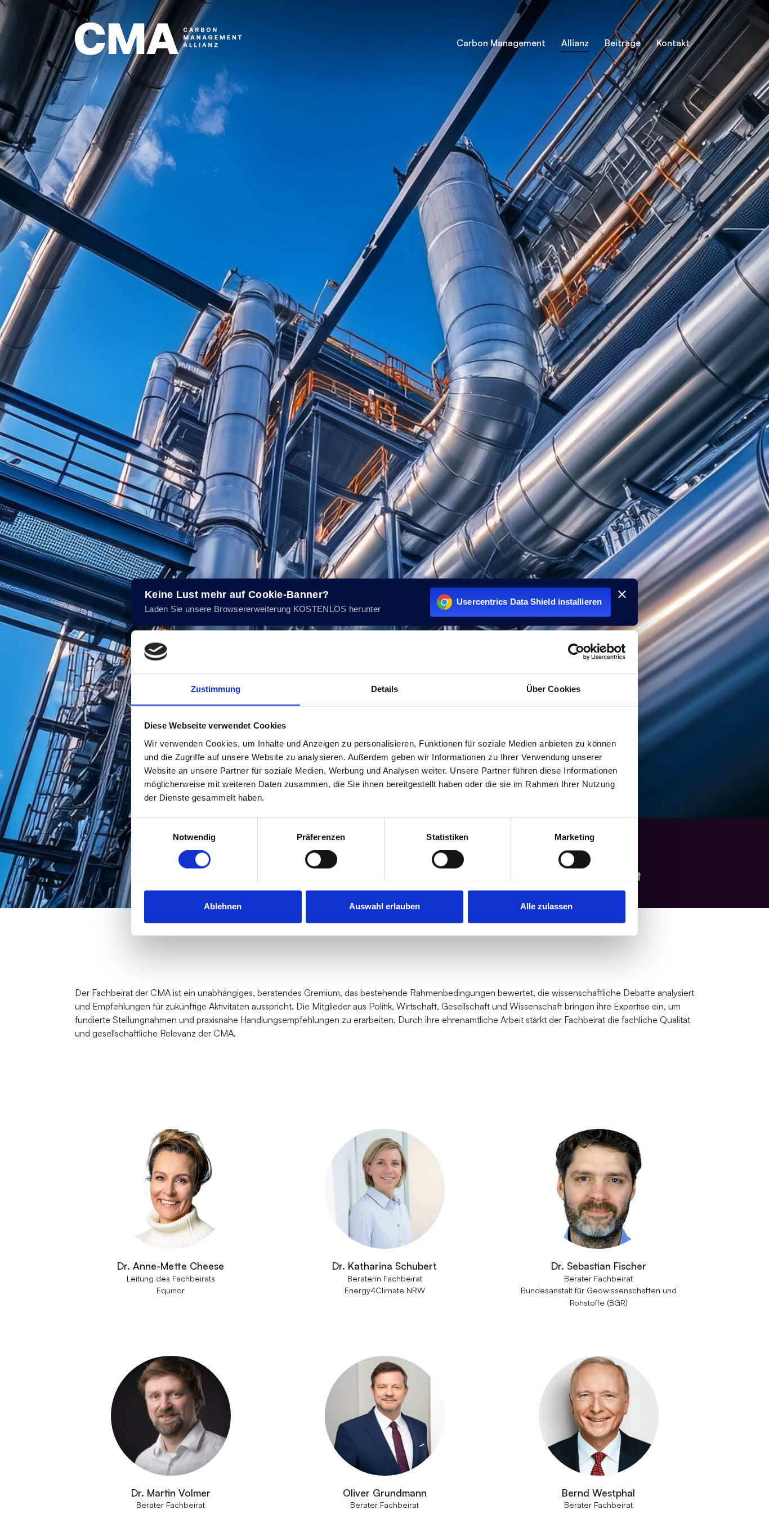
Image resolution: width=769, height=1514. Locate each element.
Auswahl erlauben (384, 906)
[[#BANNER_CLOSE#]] (622, 594)
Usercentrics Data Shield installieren (529, 601)
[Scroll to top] (744, 1489)
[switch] (321, 859)
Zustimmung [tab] (216, 689)
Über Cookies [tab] (553, 689)
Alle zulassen (546, 906)
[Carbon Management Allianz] (158, 39)
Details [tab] (385, 689)
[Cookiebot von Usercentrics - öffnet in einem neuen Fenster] (576, 651)
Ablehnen (223, 906)
